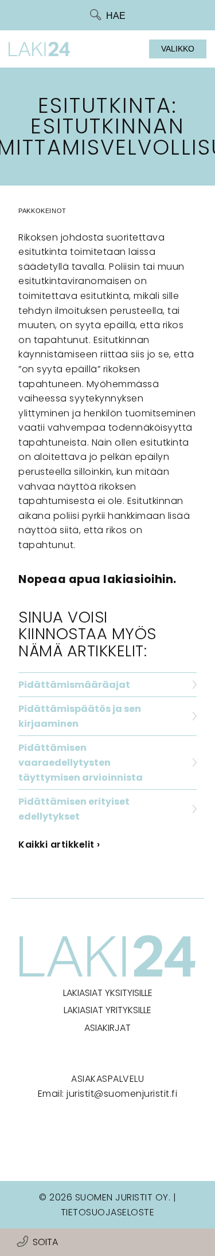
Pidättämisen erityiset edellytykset (74, 809)
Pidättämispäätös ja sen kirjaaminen (79, 716)
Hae (116, 16)
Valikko (177, 48)
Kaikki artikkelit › (59, 844)
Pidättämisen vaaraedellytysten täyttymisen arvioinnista (80, 762)
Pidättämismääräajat (74, 684)
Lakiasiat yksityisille (108, 992)
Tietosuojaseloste (108, 1212)
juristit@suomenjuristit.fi (122, 1093)
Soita (45, 1242)
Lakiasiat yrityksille (107, 1010)
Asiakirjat (107, 1027)
